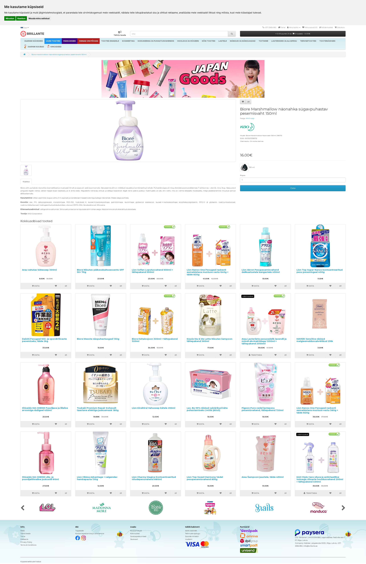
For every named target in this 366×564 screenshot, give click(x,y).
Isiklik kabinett (191, 531)
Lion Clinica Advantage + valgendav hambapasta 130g (97, 478)
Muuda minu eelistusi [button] (39, 18)
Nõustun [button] (10, 18)
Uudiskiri (188, 539)
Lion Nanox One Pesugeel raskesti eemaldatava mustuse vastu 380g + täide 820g (317, 410)
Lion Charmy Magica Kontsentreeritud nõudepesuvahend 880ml (154, 478)
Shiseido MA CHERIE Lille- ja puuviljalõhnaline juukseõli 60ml (40, 478)
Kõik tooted (135, 533)
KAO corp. (250, 118)
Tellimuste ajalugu (192, 533)
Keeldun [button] (21, 18)
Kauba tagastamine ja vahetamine (89, 533)
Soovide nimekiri (192, 536)
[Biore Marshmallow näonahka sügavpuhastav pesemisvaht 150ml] (128, 130)
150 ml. (252, 167)
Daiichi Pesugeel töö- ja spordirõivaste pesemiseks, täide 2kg (44, 340)
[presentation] (22, 508)
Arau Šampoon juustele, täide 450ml (263, 477)
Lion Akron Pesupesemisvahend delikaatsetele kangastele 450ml (261, 271)
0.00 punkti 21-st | (293, 34)
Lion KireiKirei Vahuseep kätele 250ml (153, 408)
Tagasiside (79, 531)
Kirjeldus (26, 181)
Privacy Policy (26, 542)
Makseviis (24, 539)
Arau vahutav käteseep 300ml (39, 269)
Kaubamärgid (136, 531)
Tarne (22, 536)
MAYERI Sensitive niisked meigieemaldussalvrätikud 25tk (315, 340)
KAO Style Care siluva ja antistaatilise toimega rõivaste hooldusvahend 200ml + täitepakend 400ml (320, 479)
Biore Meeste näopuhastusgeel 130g (98, 338)
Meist (22, 531)
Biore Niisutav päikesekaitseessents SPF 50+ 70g (100, 271)
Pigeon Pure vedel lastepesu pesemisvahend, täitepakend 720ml (262, 409)
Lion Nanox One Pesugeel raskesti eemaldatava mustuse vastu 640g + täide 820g (207, 272)
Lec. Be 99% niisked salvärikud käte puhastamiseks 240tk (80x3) (207, 409)
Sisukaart (134, 539)
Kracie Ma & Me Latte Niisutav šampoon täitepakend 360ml (209, 340)
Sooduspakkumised (138, 536)
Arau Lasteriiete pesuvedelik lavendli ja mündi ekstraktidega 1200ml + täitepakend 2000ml (264, 341)
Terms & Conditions (28, 545)
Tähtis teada (25, 533)
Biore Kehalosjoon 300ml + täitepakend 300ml (155, 340)
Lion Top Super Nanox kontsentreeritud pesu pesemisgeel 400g (320, 271)
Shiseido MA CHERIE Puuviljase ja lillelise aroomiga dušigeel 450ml (45, 409)
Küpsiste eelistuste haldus (30, 561)
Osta (292, 188)
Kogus (242, 175)
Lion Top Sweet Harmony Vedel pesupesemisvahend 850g (205, 478)
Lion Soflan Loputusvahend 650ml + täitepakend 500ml (152, 271)
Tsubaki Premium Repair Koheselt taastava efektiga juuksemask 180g (98, 409)
